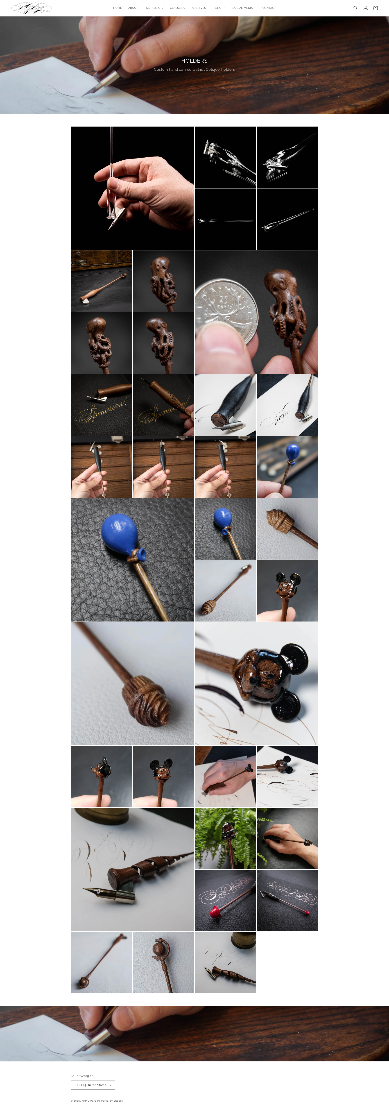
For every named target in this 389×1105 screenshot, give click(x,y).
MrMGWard (89, 1101)
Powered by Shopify (110, 1101)
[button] (356, 8)
